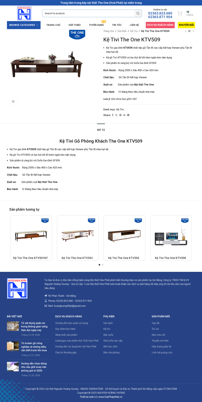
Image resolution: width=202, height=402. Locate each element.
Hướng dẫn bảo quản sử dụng (71, 323)
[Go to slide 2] (102, 265)
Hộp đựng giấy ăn (161, 346)
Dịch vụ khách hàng (160, 24)
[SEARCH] (138, 13)
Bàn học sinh (110, 346)
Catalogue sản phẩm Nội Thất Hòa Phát (76, 340)
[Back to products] (189, 31)
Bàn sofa (108, 334)
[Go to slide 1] (99, 265)
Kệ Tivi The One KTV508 (170, 258)
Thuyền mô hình (160, 340)
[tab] (101, 128)
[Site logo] (24, 13)
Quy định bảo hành (65, 328)
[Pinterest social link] (120, 115)
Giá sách (108, 323)
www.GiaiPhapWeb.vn (110, 396)
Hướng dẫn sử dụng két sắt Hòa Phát (75, 346)
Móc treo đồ (158, 334)
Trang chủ (108, 31)
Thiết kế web (87, 396)
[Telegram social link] (128, 115)
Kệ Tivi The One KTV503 (77, 258)
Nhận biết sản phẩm (66, 334)
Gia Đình (122, 31)
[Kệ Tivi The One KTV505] (124, 236)
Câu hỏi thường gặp (66, 352)
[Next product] (193, 31)
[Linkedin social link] (124, 115)
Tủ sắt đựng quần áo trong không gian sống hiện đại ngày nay (34, 327)
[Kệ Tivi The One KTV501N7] (31, 236)
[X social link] (116, 115)
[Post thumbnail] (13, 329)
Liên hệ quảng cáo (162, 352)
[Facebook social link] (112, 115)
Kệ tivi (106, 328)
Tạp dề (155, 323)
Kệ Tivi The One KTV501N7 (30, 258)
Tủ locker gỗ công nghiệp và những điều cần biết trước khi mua (34, 347)
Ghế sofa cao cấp (112, 340)
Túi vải (155, 328)
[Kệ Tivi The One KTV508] (171, 236)
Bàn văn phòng (111, 352)
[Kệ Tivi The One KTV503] (78, 236)
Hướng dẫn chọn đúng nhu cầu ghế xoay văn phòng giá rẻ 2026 (34, 367)
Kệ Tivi (134, 31)
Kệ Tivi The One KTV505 (123, 258)
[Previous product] (185, 31)
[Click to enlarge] (13, 101)
